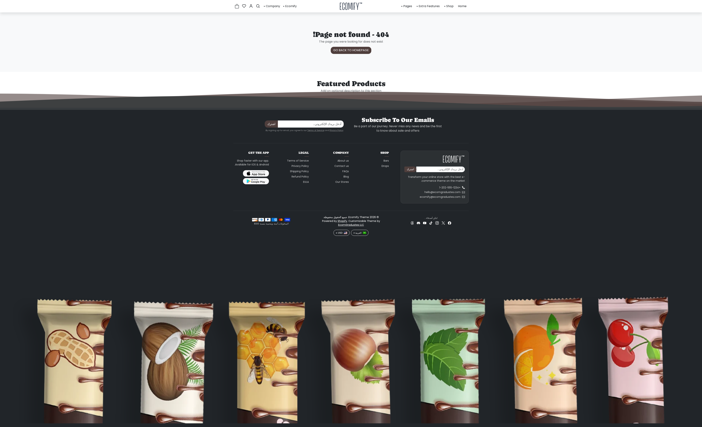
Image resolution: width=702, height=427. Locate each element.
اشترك (271, 124)
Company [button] (273, 6)
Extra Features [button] (429, 6)
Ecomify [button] (291, 6)
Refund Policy (300, 176)
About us (343, 161)
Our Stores (342, 182)
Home (462, 6)
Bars (386, 161)
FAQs (345, 171)
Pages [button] (407, 6)
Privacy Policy (336, 130)
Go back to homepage (351, 50)
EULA (306, 182)
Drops (385, 166)
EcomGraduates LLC (351, 225)
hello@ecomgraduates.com (442, 192)
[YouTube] (425, 223)
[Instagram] (437, 223)
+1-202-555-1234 (450, 187)
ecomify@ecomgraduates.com (440, 197)
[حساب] (251, 6)
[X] (443, 223)
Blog (346, 176)
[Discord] (418, 223)
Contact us (341, 166)
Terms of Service (315, 130)
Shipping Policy (299, 171)
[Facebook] (449, 223)
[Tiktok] (431, 223)
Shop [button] (450, 6)
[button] (257, 6)
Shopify (342, 221)
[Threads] (412, 223)
